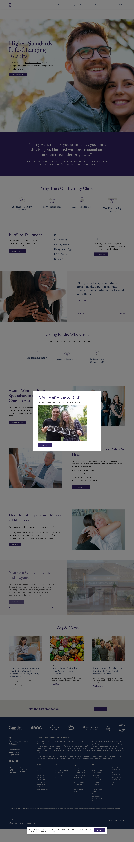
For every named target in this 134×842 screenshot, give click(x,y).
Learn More (45, 445)
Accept (99, 830)
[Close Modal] (99, 389)
